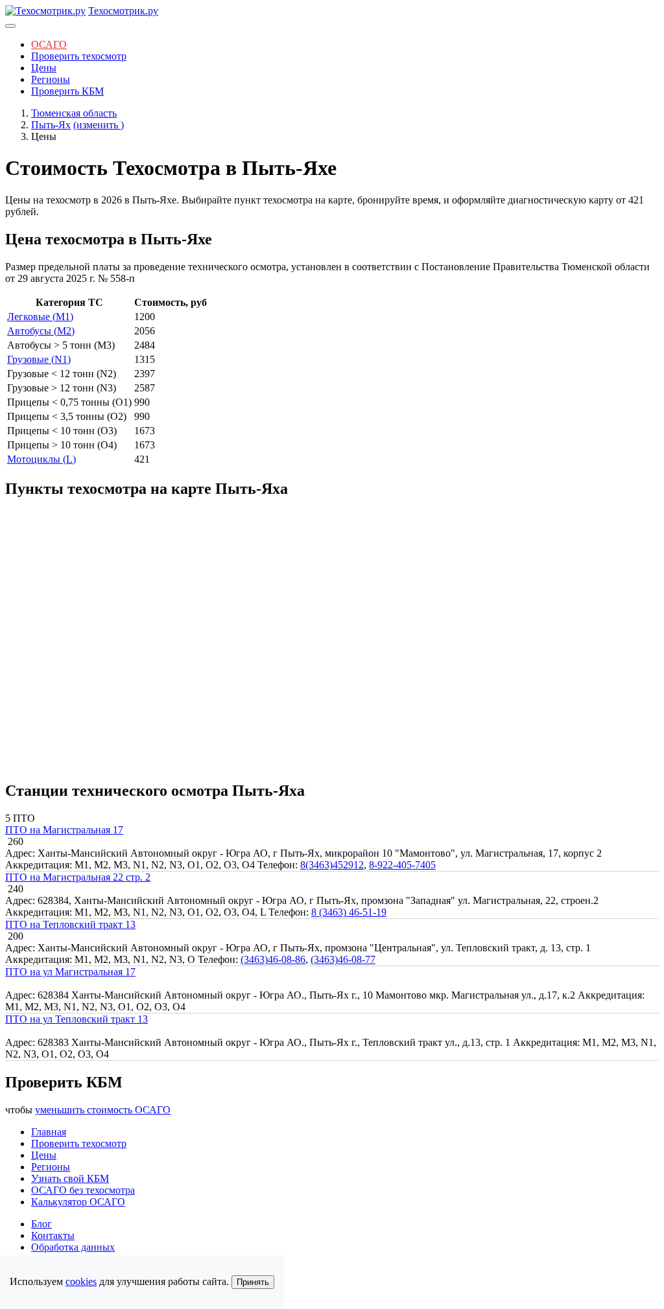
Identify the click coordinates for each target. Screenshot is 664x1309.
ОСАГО (49, 44)
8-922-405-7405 (402, 864)
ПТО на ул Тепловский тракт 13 (76, 1019)
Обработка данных (73, 1247)
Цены (43, 67)
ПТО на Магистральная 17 (64, 829)
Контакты (53, 1235)
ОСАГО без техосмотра (83, 1190)
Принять (253, 1282)
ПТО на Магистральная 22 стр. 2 (77, 877)
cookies (81, 1281)
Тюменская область (74, 113)
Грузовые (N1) (39, 359)
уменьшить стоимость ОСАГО (103, 1109)
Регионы (50, 79)
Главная (48, 1131)
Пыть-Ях (51, 124)
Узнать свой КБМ (70, 1178)
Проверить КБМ (67, 91)
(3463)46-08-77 (343, 959)
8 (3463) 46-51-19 (348, 912)
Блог (41, 1223)
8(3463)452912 (332, 864)
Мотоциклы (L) (41, 459)
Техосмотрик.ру (123, 10)
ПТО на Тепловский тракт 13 (70, 924)
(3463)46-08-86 (273, 959)
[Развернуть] (10, 26)
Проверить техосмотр (78, 56)
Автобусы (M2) (41, 330)
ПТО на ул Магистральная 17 (70, 971)
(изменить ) (98, 124)
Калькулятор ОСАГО (78, 1201)
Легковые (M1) (40, 316)
